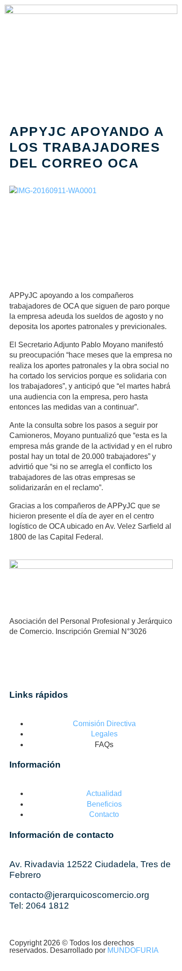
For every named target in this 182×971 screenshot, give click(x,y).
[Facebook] (16, 80)
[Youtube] (92, 80)
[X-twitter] (41, 80)
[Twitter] (102, 665)
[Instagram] (66, 80)
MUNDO (133, 950)
